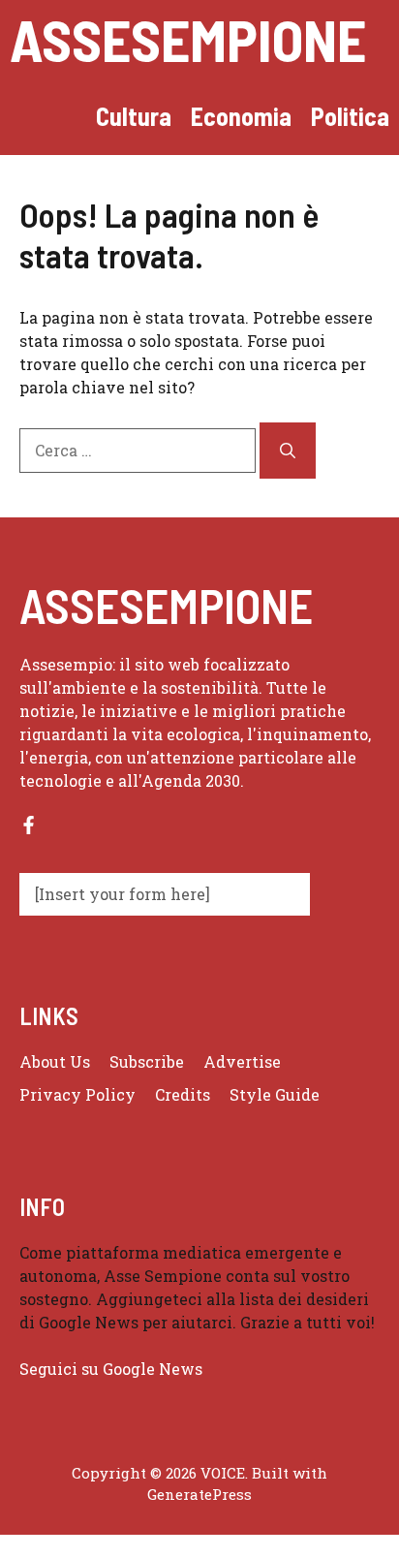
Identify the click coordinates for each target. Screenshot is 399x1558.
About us (54, 1061)
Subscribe (146, 1061)
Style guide (275, 1094)
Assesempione (188, 39)
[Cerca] (288, 450)
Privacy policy (77, 1094)
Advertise (242, 1061)
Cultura (133, 116)
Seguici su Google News (112, 1368)
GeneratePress (199, 1494)
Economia (241, 116)
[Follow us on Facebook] (28, 825)
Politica (350, 116)
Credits (182, 1094)
